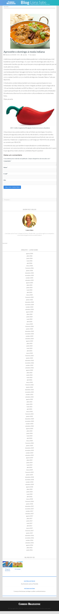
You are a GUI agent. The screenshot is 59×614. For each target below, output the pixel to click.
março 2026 (29, 265)
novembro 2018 (29, 479)
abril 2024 (29, 321)
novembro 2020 (29, 421)
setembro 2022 (29, 368)
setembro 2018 (29, 484)
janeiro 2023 (29, 358)
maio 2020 (29, 436)
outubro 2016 (29, 540)
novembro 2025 (29, 275)
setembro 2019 (29, 455)
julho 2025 (29, 285)
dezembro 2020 (29, 419)
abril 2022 (29, 380)
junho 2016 (29, 550)
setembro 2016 (29, 543)
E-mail (6, 173)
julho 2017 (29, 518)
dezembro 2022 (29, 360)
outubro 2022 (29, 365)
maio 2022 (29, 377)
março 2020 (29, 440)
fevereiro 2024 (29, 326)
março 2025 (29, 295)
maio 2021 (29, 406)
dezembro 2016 (29, 535)
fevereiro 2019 (29, 472)
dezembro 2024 (29, 302)
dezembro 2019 (29, 448)
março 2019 (29, 470)
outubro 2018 (29, 482)
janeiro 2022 (29, 387)
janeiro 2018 (29, 504)
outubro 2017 (29, 511)
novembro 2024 (29, 304)
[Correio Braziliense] (12, 2)
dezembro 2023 (29, 331)
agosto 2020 (29, 428)
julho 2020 (29, 431)
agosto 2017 (29, 516)
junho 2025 (29, 287)
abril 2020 (29, 438)
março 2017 (29, 528)
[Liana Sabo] (35, 2)
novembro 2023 (29, 333)
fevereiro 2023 (29, 355)
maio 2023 (29, 348)
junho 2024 (29, 316)
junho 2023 (29, 346)
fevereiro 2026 (29, 268)
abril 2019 (29, 467)
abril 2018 (29, 496)
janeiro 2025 (29, 299)
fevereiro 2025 (29, 297)
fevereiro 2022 (29, 385)
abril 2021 (29, 409)
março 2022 (29, 382)
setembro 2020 (29, 426)
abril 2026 (29, 263)
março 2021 (29, 411)
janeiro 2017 (29, 533)
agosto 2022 (29, 370)
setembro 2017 (29, 513)
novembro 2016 (29, 538)
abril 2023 (29, 351)
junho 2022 (29, 375)
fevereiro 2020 (29, 443)
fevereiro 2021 (29, 414)
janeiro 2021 (29, 416)
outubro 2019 (29, 453)
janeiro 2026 (29, 270)
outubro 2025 (29, 278)
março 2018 (29, 499)
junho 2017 (29, 521)
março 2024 (29, 324)
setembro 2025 (29, 280)
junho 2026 (29, 258)
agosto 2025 (29, 282)
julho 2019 (29, 460)
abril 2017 (29, 526)
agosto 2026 (29, 253)
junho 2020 (29, 433)
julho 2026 (29, 256)
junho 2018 (29, 491)
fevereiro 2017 (29, 530)
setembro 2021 (29, 397)
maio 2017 (29, 523)
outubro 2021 (29, 394)
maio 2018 (29, 494)
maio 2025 (29, 290)
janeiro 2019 (29, 474)
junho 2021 (29, 404)
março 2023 (29, 353)
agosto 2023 (29, 341)
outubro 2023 (29, 336)
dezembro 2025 (29, 273)
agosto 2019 (29, 457)
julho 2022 (29, 372)
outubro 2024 (29, 307)
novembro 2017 (29, 508)
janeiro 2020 (29, 445)
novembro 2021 (29, 392)
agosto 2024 (29, 312)
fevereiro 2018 (29, 501)
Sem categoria (33, 54)
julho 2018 (29, 489)
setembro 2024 (29, 309)
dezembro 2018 (29, 477)
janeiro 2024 (29, 329)
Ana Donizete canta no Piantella (29, 584)
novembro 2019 (29, 450)
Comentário (7, 161)
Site (5, 180)
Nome (6, 167)
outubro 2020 (29, 423)
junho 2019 (29, 462)
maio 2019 (29, 465)
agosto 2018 (29, 487)
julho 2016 (29, 547)
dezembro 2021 (29, 389)
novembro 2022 (29, 363)
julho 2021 (29, 402)
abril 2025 (29, 292)
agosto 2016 (29, 545)
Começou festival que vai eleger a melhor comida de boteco (29, 591)
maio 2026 (29, 261)
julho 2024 (29, 314)
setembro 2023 (29, 338)
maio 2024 (29, 319)
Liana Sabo (25, 54)
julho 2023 (29, 343)
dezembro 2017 (29, 506)
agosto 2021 (29, 399)
